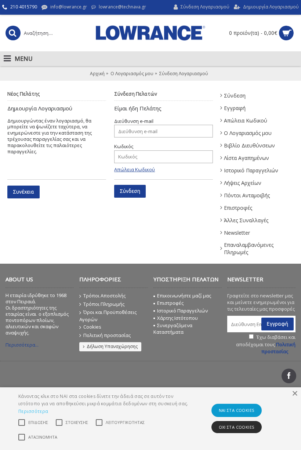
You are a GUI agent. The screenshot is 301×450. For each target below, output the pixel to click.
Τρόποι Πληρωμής (103, 304)
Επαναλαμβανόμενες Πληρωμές (248, 248)
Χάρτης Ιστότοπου (177, 318)
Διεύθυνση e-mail (133, 121)
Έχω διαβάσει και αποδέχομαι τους (265, 344)
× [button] (294, 393)
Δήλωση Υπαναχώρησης (112, 346)
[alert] (150, 418)
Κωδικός (123, 146)
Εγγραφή (235, 108)
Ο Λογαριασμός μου (248, 132)
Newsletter (237, 232)
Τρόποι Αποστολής (104, 295)
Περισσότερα (33, 411)
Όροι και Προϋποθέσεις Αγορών (108, 316)
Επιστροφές (238, 207)
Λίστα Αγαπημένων (246, 157)
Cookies (92, 326)
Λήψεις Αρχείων (242, 182)
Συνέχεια (23, 192)
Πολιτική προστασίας (107, 335)
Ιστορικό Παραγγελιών (251, 170)
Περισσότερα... (22, 344)
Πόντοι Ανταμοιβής (247, 195)
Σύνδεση (235, 95)
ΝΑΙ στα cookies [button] (236, 410)
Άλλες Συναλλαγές (246, 220)
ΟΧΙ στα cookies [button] (236, 427)
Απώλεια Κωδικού (245, 120)
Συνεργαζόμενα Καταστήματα (172, 328)
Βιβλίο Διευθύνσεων (249, 145)
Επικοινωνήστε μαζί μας (184, 295)
